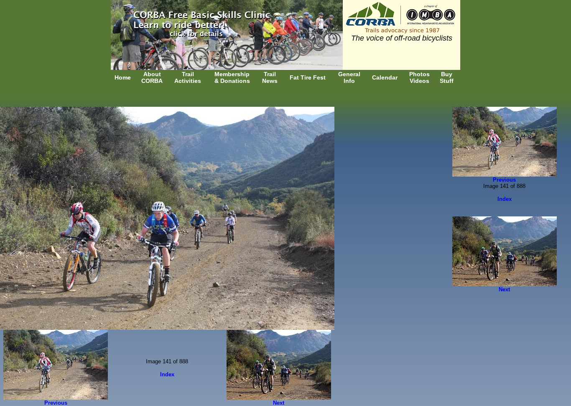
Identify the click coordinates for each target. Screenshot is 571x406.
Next (278, 403)
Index (167, 374)
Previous (55, 403)
